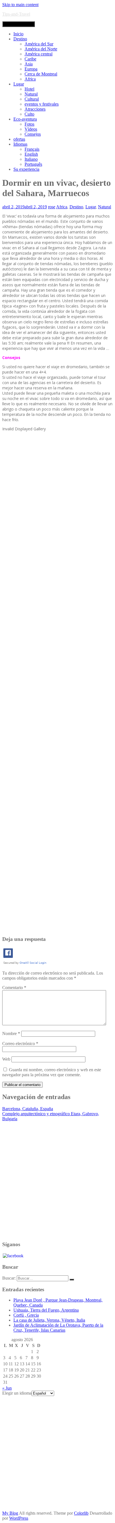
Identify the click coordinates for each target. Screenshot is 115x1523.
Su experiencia (26, 169)
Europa (31, 69)
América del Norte (41, 49)
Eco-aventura (25, 119)
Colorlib (81, 1513)
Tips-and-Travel (16, 14)
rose (51, 206)
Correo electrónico (20, 1043)
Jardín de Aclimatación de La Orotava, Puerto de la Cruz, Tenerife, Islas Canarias (58, 1327)
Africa (30, 79)
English (31, 154)
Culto (29, 114)
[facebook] (13, 1255)
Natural (31, 94)
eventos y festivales (42, 104)
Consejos (33, 134)
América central (38, 54)
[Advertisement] (57, 683)
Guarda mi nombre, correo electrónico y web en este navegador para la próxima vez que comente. (51, 1072)
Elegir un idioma (17, 1393)
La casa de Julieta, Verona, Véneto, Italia (49, 1320)
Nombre (11, 1033)
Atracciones (35, 109)
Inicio (18, 33)
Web (6, 1059)
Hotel (29, 89)
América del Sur (39, 44)
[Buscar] (72, 1279)
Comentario (14, 987)
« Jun (7, 1388)
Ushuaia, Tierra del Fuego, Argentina (46, 1310)
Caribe (30, 59)
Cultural (32, 99)
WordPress (18, 1518)
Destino (20, 38)
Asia (29, 64)
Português (33, 164)
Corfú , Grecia (26, 1315)
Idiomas (20, 144)
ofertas (19, 139)
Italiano (31, 159)
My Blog (10, 1513)
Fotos (29, 124)
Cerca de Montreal (41, 74)
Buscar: (9, 1278)
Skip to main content (20, 4)
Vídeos (31, 129)
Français (32, 149)
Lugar (18, 84)
